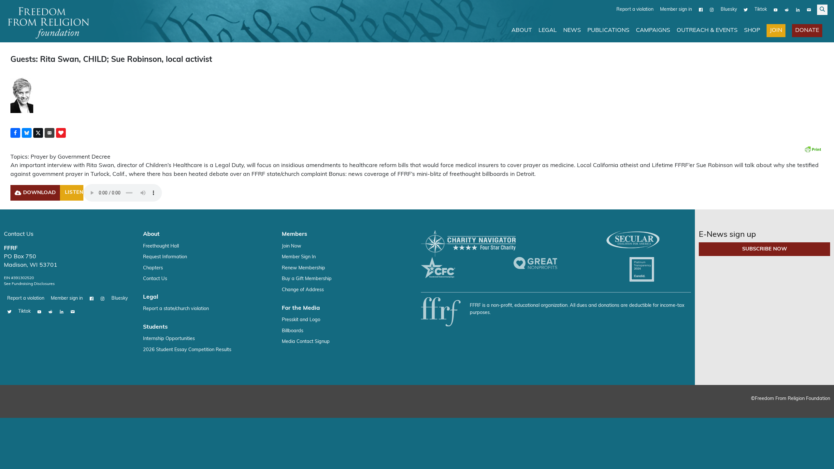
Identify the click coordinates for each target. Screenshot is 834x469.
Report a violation (635, 9)
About (521, 30)
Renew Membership (303, 268)
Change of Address (303, 290)
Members (294, 234)
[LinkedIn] (797, 9)
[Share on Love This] (61, 133)
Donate (807, 30)
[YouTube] (775, 9)
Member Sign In (299, 257)
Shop (752, 30)
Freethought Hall (161, 246)
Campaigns (653, 30)
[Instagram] (711, 9)
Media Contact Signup (306, 341)
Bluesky (729, 9)
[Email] (808, 9)
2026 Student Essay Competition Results (187, 350)
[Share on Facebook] (15, 133)
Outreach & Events (707, 30)
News (572, 30)
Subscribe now (764, 249)
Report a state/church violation (176, 308)
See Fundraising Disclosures (29, 284)
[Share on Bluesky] (27, 133)
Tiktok (761, 9)
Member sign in (676, 9)
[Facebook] (700, 9)
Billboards (292, 331)
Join (776, 30)
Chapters (153, 268)
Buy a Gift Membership (307, 279)
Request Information (165, 257)
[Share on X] (38, 133)
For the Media (301, 308)
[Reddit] (786, 9)
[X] (745, 9)
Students (155, 327)
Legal (548, 30)
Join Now (291, 246)
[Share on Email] (49, 133)
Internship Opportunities (169, 338)
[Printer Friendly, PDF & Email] (813, 149)
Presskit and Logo (301, 320)
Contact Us (19, 234)
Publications (608, 30)
